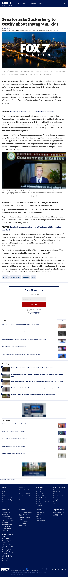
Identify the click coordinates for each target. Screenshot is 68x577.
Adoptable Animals (24, 498)
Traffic (3, 492)
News (13, 30)
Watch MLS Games (7, 561)
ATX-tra (55, 504)
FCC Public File (6, 526)
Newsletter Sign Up (7, 516)
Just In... (5, 321)
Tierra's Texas (40, 492)
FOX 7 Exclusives (59, 487)
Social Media (15, 277)
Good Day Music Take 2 (42, 502)
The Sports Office (40, 496)
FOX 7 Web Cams (23, 521)
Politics (26, 277)
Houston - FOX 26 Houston (58, 514)
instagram (59, 569)
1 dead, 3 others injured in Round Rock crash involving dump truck (32, 368)
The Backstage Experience (40, 504)
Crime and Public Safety (8, 498)
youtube (62, 569)
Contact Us (5, 514)
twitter (56, 569)
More (40, 3)
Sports (38, 510)
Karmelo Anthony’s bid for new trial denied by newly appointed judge (20, 324)
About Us (5, 510)
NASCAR (38, 518)
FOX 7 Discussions (58, 502)
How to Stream (40, 490)
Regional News (58, 510)
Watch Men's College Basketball (7, 552)
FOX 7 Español (40, 494)
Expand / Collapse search (65, 3)
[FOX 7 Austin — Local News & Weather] (7, 4)
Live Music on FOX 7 (24, 496)
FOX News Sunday (7, 500)
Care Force (56, 498)
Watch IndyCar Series (7, 550)
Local (3, 490)
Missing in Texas (57, 500)
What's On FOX (6, 512)
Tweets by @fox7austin (7, 479)
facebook (52, 569)
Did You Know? (23, 525)
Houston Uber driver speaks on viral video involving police (17, 332)
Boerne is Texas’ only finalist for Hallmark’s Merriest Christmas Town (33, 394)
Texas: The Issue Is (58, 496)
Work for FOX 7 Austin (8, 520)
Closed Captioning (7, 524)
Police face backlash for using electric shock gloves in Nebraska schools (21, 354)
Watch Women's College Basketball (7, 556)
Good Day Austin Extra (42, 500)
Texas (3, 494)
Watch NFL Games (7, 539)
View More (61, 321)
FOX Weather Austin (41, 498)
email (65, 569)
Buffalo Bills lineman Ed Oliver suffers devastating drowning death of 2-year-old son (24, 339)
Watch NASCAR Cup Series (7, 547)
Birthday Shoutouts (24, 490)
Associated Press (6, 30)
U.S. (33, 277)
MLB (37, 516)
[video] (62, 425)
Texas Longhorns (40, 512)
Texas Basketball (40, 520)
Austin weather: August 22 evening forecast (13, 431)
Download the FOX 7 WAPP (24, 514)
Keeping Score (23, 492)
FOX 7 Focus (56, 494)
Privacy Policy (36, 312)
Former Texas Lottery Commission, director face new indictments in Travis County (37, 381)
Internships (5, 522)
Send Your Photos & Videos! (24, 518)
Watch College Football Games (8, 541)
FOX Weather (22, 523)
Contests (21, 500)
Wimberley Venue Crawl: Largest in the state (13, 453)
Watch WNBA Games (7, 559)
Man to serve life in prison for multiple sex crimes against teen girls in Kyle (35, 388)
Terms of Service (35, 314)
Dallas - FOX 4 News (58, 512)
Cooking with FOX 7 (24, 494)
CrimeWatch (56, 490)
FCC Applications (6, 528)
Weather (22, 510)
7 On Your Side (57, 492)
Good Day (22, 487)
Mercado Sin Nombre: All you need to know (13, 446)
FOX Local (39, 487)
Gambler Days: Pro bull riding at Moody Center (14, 438)
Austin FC (38, 514)
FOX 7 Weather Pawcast (25, 512)
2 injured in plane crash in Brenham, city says (14, 346)
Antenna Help (5, 530)
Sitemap (4, 502)
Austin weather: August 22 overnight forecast (14, 424)
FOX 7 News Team (7, 518)
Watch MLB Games (7, 544)
